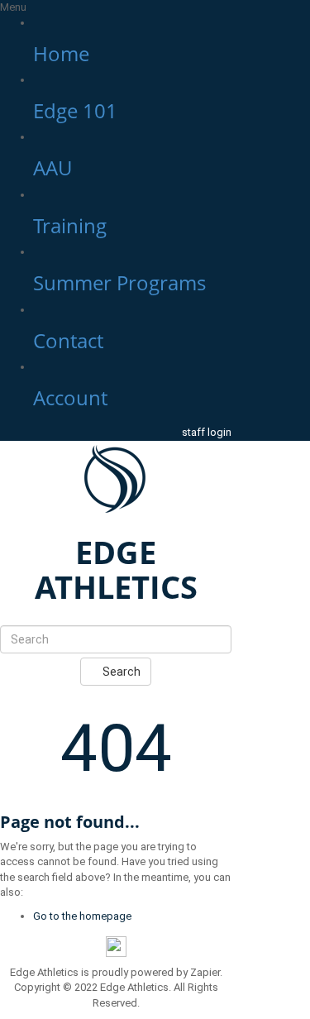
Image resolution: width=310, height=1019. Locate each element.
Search (120, 671)
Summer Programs (119, 282)
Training (70, 225)
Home (61, 53)
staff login (206, 432)
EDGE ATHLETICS (116, 569)
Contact (68, 340)
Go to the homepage (82, 916)
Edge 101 (75, 110)
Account (70, 397)
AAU (52, 167)
